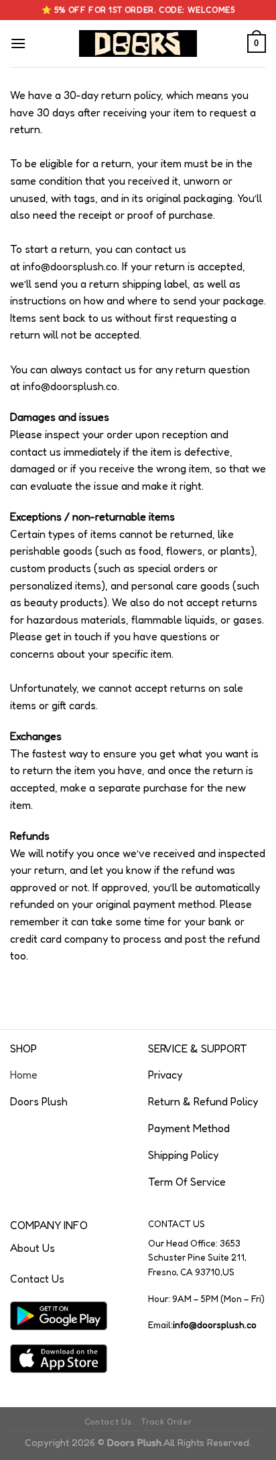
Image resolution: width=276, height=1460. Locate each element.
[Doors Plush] (138, 43)
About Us (32, 1248)
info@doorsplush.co (70, 266)
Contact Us (37, 1278)
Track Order (166, 1422)
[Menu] (18, 43)
